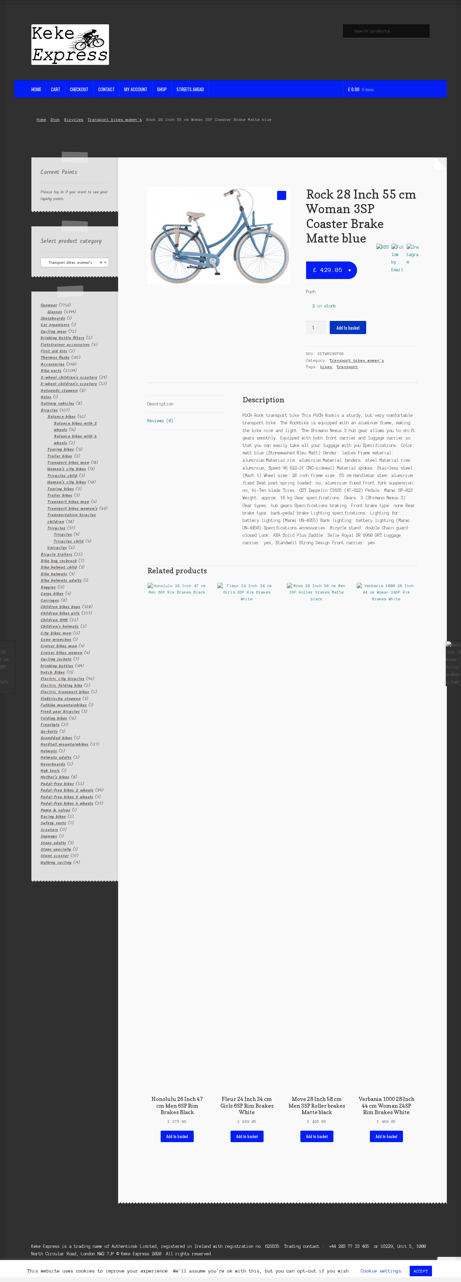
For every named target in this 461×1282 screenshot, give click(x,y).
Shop (162, 89)
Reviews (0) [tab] (160, 421)
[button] (281, 195)
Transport (347, 367)
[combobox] (74, 262)
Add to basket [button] (177, 1136)
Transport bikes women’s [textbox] (73, 262)
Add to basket (348, 327)
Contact (106, 89)
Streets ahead (190, 89)
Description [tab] (160, 404)
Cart (55, 89)
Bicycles (73, 120)
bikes (326, 367)
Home (36, 89)
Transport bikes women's (115, 120)
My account (135, 89)
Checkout (79, 89)
